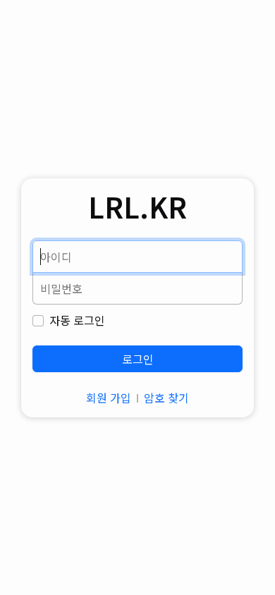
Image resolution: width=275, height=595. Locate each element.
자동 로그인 (77, 320)
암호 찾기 (166, 397)
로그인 (138, 358)
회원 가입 (108, 397)
